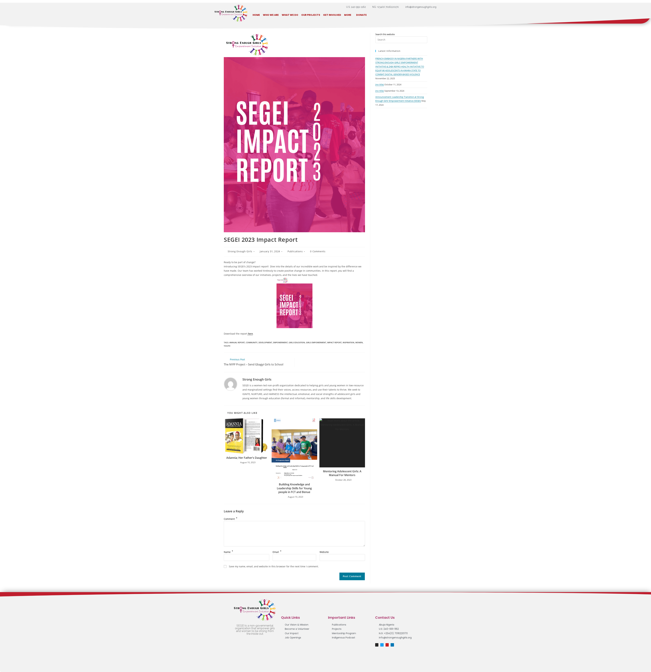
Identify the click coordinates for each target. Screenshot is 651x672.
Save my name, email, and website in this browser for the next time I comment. (274, 566)
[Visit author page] (230, 383)
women (359, 342)
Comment (230, 518)
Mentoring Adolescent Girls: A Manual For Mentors (342, 473)
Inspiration (348, 342)
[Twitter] (382, 645)
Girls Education (297, 342)
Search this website (385, 34)
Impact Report (334, 342)
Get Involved (332, 15)
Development (265, 342)
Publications (295, 251)
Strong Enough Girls (240, 251)
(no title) (379, 84)
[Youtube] (387, 645)
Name (228, 552)
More (347, 15)
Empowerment (280, 342)
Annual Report (237, 342)
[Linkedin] (392, 645)
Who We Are (271, 15)
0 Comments (317, 251)
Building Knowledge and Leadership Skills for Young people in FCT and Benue (294, 488)
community (252, 342)
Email (277, 552)
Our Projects (310, 15)
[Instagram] (377, 645)
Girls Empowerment (316, 342)
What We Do (290, 15)
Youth (227, 346)
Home (256, 15)
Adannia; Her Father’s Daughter (246, 458)
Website (324, 552)
